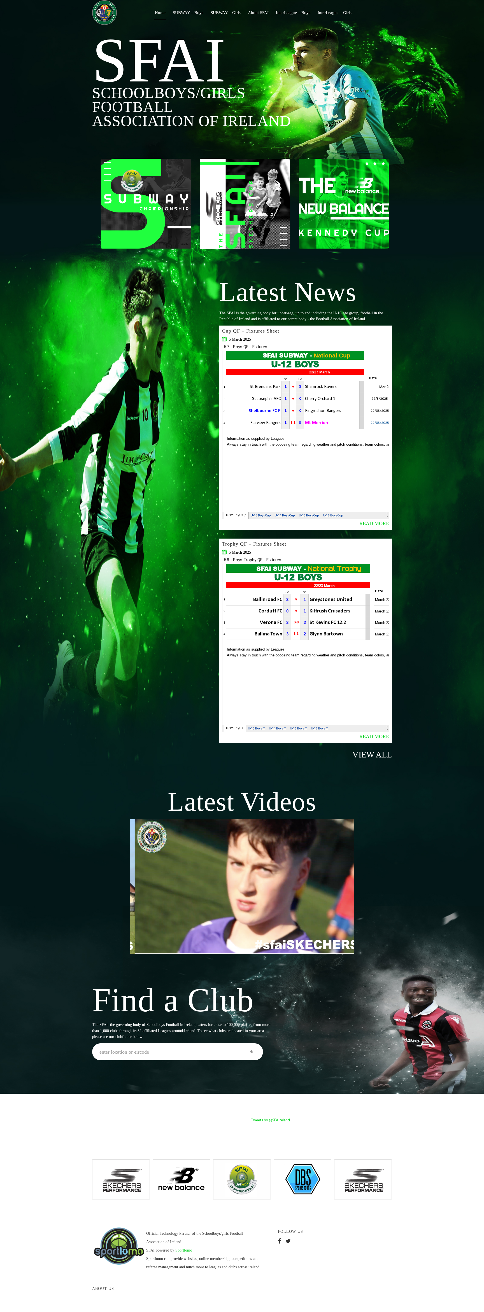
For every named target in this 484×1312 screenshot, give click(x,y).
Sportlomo (183, 1250)
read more (374, 523)
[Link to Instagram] (387, 12)
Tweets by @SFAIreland (270, 1120)
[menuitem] (160, 12)
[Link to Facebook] (371, 12)
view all (372, 754)
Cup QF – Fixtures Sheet (250, 331)
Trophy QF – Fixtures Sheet (254, 544)
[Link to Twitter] (379, 12)
